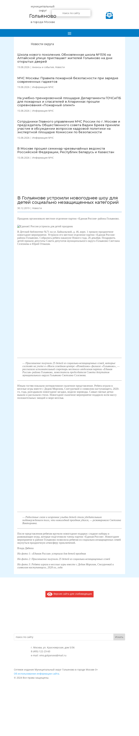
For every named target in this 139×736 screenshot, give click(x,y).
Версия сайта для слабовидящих (72, 593)
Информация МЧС (43, 87)
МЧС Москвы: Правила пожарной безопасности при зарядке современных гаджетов (67, 80)
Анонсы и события (43, 67)
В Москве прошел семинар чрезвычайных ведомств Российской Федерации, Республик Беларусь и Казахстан (65, 150)
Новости (60, 67)
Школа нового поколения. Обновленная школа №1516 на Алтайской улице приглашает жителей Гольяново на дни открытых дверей (64, 58)
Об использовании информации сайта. (37, 673)
